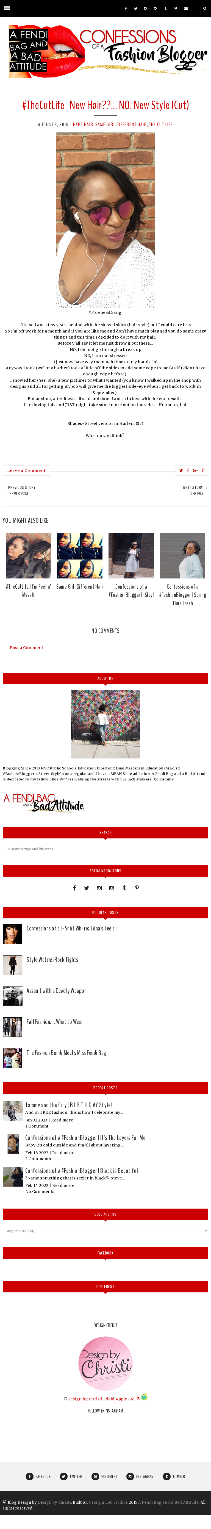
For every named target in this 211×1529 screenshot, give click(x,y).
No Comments (39, 1191)
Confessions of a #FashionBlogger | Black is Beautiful (81, 1170)
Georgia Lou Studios (108, 1502)
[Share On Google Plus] (195, 470)
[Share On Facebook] (188, 470)
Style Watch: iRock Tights (52, 959)
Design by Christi (84, 1399)
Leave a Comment (26, 470)
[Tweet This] (181, 470)
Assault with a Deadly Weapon (57, 990)
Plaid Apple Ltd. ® (122, 1399)
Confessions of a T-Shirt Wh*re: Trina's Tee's (71, 928)
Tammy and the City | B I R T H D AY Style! (68, 1105)
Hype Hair (83, 124)
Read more (62, 1120)
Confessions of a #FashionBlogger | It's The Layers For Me (85, 1137)
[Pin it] (203, 470)
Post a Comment (26, 647)
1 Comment (37, 1126)
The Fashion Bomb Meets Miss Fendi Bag (66, 1052)
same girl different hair (121, 124)
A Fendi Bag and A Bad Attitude (168, 1502)
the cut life (161, 124)
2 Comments (38, 1158)
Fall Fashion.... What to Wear (55, 1021)
